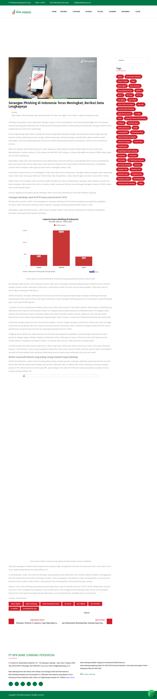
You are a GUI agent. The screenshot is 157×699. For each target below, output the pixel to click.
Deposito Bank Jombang (126, 109)
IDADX (30, 201)
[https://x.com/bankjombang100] (127, 3)
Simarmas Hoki (137, 174)
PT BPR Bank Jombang (136, 160)
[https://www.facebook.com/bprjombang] (131, 3)
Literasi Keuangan (124, 142)
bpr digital (63, 115)
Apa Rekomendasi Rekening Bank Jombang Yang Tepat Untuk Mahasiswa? (87, 621)
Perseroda (121, 160)
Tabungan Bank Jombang (126, 183)
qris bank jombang (124, 165)
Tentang (63, 11)
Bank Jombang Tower (42, 115)
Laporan (76, 11)
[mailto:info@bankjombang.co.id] (147, 3)
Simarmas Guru (123, 174)
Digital (100, 11)
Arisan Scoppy (122, 81)
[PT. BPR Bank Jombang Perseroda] (22, 12)
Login (138, 11)
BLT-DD (139, 95)
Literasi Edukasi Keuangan (127, 137)
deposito (141, 104)
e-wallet (81, 115)
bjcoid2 (14, 112)
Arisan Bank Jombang (133, 77)
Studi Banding (138, 179)
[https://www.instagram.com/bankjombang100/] (135, 3)
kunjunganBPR (123, 132)
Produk (88, 11)
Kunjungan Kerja (137, 132)
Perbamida (121, 155)
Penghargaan (122, 146)
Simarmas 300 (135, 169)
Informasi (126, 11)
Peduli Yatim (138, 142)
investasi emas (133, 123)
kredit (135, 128)
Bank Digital (16, 115)
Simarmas (137, 165)
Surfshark (79, 326)
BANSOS (139, 90)
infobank (121, 123)
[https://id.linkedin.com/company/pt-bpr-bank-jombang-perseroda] (143, 3)
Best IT (120, 95)
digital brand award (124, 114)
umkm (141, 183)
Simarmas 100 (122, 169)
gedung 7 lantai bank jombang (136, 118)
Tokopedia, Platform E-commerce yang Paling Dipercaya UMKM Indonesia (38, 621)
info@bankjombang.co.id (61, 666)
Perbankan (133, 155)
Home (54, 11)
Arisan (120, 77)
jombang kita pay (91, 115)
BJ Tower (54, 115)
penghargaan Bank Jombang (127, 151)
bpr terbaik (72, 115)
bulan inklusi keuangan (126, 104)
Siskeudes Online (124, 179)
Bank (133, 81)
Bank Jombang (27, 115)
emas (120, 118)
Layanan (112, 11)
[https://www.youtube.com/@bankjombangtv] (139, 3)
